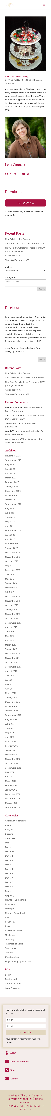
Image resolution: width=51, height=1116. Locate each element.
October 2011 (11, 803)
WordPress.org (12, 988)
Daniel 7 (9, 878)
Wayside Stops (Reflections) (18, 961)
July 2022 (9, 513)
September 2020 (13, 530)
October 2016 (11, 605)
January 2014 (11, 697)
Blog (12, 1070)
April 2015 (9, 640)
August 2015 (11, 627)
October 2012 (11, 763)
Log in (8, 975)
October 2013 (11, 711)
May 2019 (9, 566)
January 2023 (11, 487)
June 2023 (10, 469)
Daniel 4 (9, 865)
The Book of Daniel (14, 944)
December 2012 (12, 755)
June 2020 (10, 535)
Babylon (9, 830)
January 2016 (11, 610)
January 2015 (11, 649)
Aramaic (9, 825)
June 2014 (10, 680)
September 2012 (13, 768)
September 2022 (13, 504)
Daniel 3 (9, 860)
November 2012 (12, 759)
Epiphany (9, 895)
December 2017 (12, 588)
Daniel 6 (9, 873)
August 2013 (11, 719)
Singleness (10, 935)
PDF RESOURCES (25, 203)
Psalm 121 (9, 926)
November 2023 (13, 456)
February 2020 (12, 544)
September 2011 (12, 807)
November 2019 (12, 557)
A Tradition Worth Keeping (16, 76)
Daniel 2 (9, 856)
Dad (7, 843)
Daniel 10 (9, 851)
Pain (7, 917)
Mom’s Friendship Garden (17, 239)
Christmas (9, 83)
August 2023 (11, 465)
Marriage (9, 909)
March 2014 (10, 693)
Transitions (10, 948)
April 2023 (10, 473)
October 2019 (11, 561)
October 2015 (11, 618)
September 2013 (13, 715)
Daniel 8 (9, 882)
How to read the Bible (15, 900)
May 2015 (9, 636)
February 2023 (12, 482)
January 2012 (11, 790)
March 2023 (10, 478)
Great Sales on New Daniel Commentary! (24, 243)
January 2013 (11, 750)
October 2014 (11, 662)
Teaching (9, 939)
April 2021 (9, 526)
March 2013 (10, 741)
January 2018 (11, 583)
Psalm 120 (10, 922)
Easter (8, 891)
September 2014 (13, 667)
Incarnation (10, 904)
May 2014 (9, 684)
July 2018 (9, 574)
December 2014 (12, 653)
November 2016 (12, 601)
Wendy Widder (14, 80)
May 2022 (10, 522)
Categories (10, 277)
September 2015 (13, 623)
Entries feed (11, 979)
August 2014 (11, 671)
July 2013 (9, 724)
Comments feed (13, 983)
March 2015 (10, 645)
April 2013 (9, 737)
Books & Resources (20, 1061)
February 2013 (12, 746)
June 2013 (9, 728)
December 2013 (12, 702)
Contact (14, 1078)
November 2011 (12, 798)
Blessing (38, 80)
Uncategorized (12, 957)
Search (42, 289)
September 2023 (13, 460)
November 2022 (13, 495)
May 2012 (9, 772)
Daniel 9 (9, 887)
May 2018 (9, 579)
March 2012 (10, 781)
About (13, 1052)
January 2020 (11, 548)
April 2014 (9, 689)
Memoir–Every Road (15, 913)
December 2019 (12, 552)
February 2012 (12, 785)
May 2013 (9, 733)
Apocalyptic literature (15, 821)
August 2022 (11, 508)
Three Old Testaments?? (17, 260)
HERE (38, 341)
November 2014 (12, 658)
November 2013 (12, 706)
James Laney (11, 439)
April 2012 (9, 776)
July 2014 (9, 675)
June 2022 (10, 517)
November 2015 (12, 614)
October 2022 (12, 500)
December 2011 (12, 794)
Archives (9, 267)
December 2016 (12, 596)
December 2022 (13, 491)
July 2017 (9, 592)
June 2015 (9, 631)
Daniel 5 (9, 869)
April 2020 (10, 539)
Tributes (9, 953)
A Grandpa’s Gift (13, 256)
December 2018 (12, 570)
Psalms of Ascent (13, 931)
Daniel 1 (8, 847)
